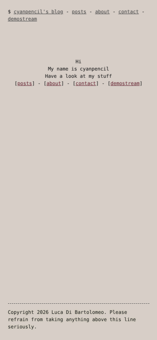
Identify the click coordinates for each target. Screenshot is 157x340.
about (102, 12)
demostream (22, 19)
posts (79, 12)
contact (128, 12)
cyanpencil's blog (38, 12)
